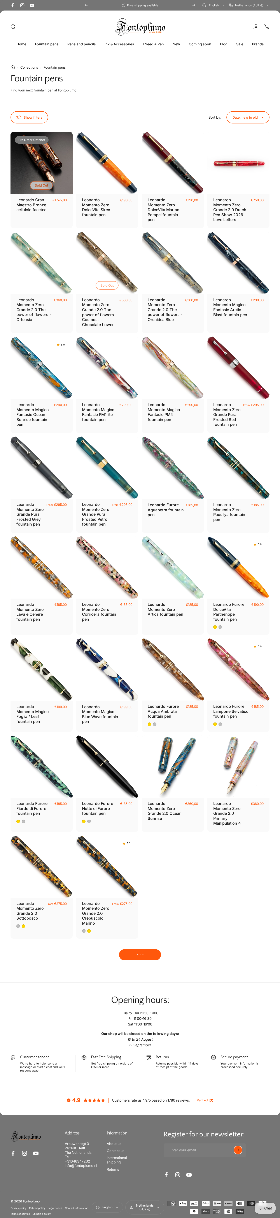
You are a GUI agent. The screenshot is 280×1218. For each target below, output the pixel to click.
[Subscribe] (238, 1150)
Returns (113, 1169)
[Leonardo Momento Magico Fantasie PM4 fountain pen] (173, 368)
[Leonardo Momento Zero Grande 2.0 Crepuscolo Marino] (107, 866)
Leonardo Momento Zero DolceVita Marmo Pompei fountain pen (163, 210)
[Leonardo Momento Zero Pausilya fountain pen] (238, 468)
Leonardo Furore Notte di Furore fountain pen (97, 808)
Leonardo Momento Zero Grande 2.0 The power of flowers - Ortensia (33, 310)
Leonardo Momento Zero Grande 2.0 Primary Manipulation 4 (227, 813)
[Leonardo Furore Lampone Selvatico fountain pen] (238, 669)
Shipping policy (42, 1213)
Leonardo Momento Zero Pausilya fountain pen (229, 512)
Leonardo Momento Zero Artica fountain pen (165, 609)
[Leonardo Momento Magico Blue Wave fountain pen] (107, 669)
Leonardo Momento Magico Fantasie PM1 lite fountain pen (98, 412)
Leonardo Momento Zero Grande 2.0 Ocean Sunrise (165, 811)
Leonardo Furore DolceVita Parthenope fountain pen (228, 612)
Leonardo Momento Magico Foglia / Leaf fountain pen (32, 714)
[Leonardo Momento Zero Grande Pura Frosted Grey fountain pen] (41, 468)
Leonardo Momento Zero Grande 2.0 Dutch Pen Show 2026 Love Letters (229, 210)
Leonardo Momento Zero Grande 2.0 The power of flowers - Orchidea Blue (165, 310)
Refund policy (37, 1208)
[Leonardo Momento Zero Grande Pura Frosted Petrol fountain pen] (107, 468)
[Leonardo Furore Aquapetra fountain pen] (173, 468)
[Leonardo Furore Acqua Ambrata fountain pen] (173, 669)
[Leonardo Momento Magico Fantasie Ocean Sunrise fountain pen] (41, 368)
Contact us (115, 1150)
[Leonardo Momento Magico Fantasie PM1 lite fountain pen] (107, 368)
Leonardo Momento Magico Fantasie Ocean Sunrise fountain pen (32, 414)
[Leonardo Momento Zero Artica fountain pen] (173, 567)
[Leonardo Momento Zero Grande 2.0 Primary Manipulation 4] (238, 766)
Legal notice (55, 1208)
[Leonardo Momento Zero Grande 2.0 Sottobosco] (41, 866)
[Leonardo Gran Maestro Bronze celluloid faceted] (41, 163)
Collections (29, 67)
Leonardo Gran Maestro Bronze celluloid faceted (31, 205)
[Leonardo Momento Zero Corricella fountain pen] (107, 567)
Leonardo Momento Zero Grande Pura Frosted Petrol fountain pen (95, 514)
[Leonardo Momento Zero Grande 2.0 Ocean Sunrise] (173, 766)
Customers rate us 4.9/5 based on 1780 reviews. (151, 1100)
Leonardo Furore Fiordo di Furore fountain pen (31, 808)
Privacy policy (18, 1208)
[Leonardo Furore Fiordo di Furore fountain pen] (41, 766)
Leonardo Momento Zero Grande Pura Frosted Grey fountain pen (30, 514)
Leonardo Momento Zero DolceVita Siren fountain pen (96, 207)
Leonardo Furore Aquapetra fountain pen (166, 510)
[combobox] (213, 5)
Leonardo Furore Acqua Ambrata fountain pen (163, 711)
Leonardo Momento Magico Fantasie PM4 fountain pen (164, 412)
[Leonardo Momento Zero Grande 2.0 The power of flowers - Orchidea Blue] (173, 263)
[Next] (194, 5)
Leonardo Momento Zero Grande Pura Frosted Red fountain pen (227, 414)
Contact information (76, 1208)
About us (114, 1143)
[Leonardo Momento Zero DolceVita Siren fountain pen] (107, 163)
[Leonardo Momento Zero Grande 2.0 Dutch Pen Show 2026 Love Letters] (238, 163)
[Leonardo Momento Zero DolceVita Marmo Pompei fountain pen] (173, 163)
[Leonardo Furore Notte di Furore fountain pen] (107, 766)
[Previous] (86, 5)
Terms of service (20, 1213)
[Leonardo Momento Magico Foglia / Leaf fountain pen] (41, 669)
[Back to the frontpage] (12, 67)
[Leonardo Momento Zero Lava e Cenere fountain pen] (41, 567)
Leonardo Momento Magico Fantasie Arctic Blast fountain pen (230, 307)
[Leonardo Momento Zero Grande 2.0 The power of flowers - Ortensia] (41, 263)
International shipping (117, 1160)
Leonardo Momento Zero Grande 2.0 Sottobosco (30, 911)
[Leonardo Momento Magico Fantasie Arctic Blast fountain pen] (238, 263)
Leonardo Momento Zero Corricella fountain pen (99, 612)
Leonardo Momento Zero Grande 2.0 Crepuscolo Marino (95, 913)
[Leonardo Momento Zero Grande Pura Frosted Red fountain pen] (238, 368)
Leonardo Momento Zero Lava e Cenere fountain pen (30, 612)
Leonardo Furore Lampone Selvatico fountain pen (230, 711)
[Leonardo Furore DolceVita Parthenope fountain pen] (238, 567)
